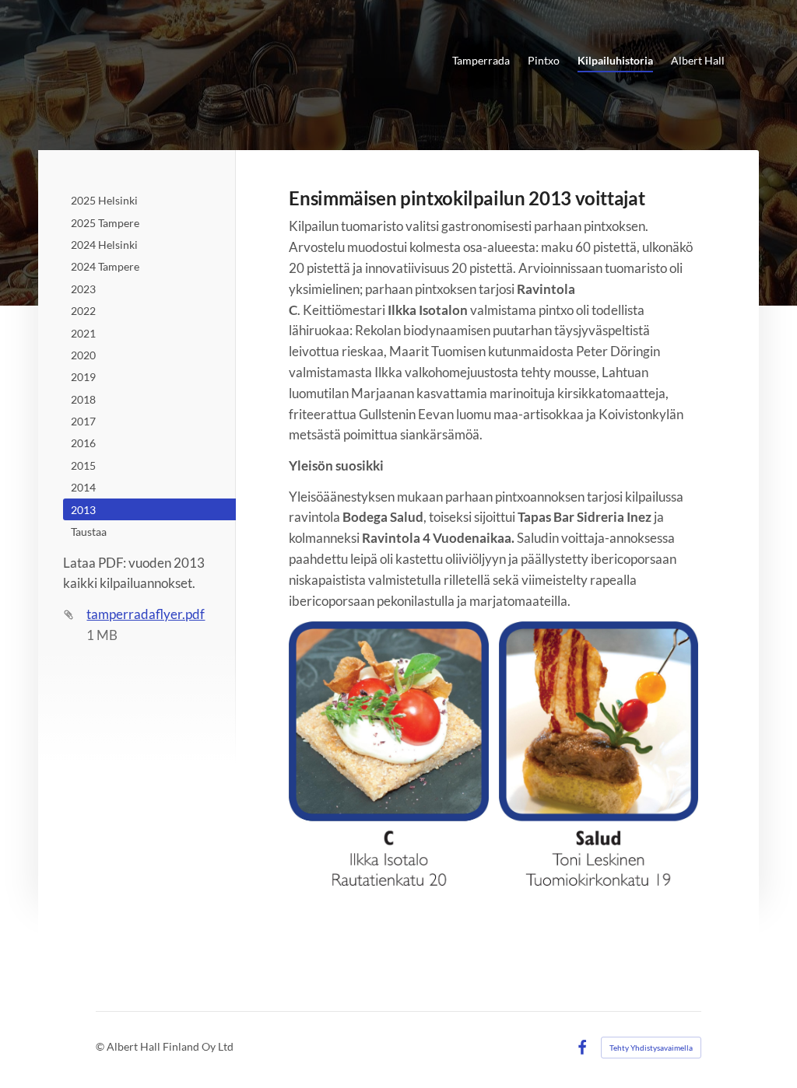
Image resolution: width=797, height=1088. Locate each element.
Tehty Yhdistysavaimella (651, 1047)
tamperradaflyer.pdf (145, 614)
